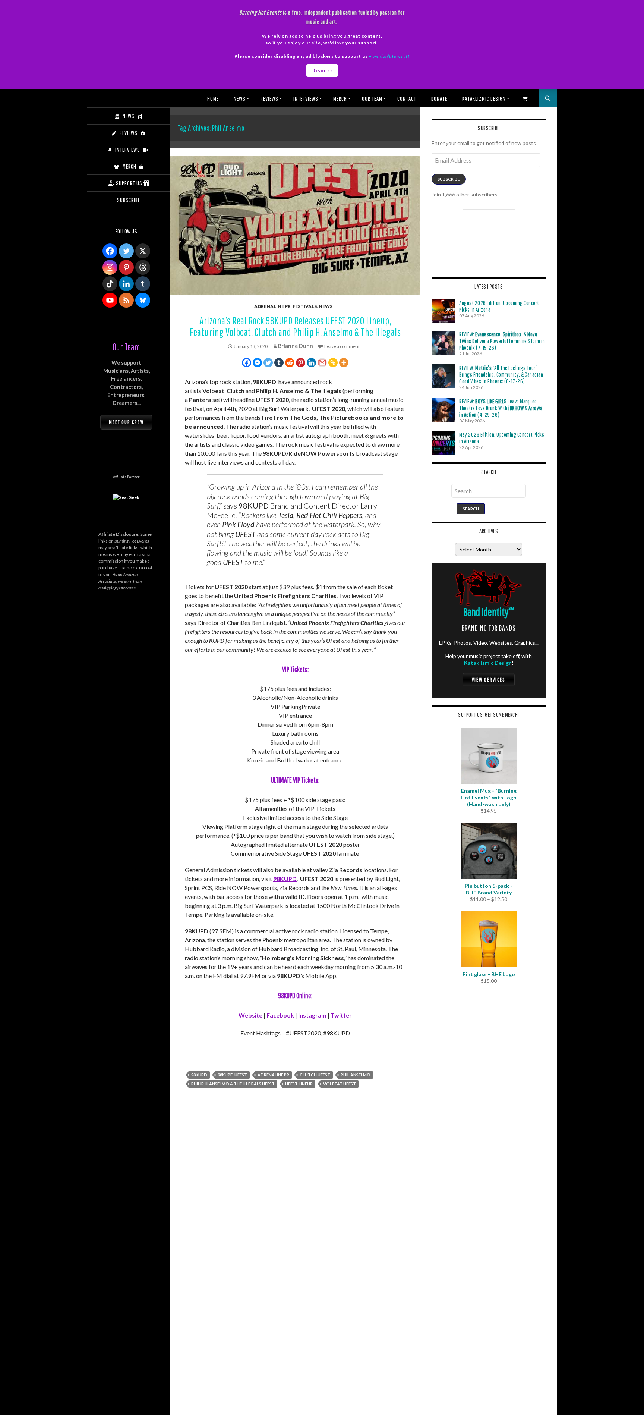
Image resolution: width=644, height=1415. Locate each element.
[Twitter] (268, 362)
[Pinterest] (300, 362)
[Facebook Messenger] (257, 362)
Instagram (313, 1015)
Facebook (280, 1015)
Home (213, 98)
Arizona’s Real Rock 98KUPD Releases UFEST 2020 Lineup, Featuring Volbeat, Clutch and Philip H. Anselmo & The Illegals (295, 326)
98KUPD (285, 878)
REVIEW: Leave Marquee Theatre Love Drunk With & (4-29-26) (501, 408)
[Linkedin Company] (126, 283)
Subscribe (449, 179)
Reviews (269, 98)
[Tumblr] (279, 362)
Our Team (372, 98)
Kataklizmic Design (484, 98)
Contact (406, 98)
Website (251, 1015)
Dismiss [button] (322, 70)
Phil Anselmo (355, 1074)
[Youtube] (109, 300)
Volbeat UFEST (339, 1083)
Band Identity (488, 611)
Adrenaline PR (272, 306)
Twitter (341, 1015)
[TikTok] (109, 283)
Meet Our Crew (126, 422)
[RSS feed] (126, 300)
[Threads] (142, 267)
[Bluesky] (142, 300)
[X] (142, 250)
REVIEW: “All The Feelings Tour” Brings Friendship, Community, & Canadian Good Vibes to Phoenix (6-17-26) (501, 374)
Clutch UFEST (315, 1074)
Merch (340, 98)
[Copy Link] (333, 362)
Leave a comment (342, 346)
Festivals (305, 306)
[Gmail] (322, 362)
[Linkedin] (311, 362)
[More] (343, 362)
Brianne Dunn (295, 346)
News (240, 98)
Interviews (305, 98)
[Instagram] (109, 267)
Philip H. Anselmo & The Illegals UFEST (233, 1083)
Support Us (129, 183)
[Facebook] (246, 362)
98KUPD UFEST (232, 1074)
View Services (488, 680)
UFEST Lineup (299, 1083)
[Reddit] (289, 362)
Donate (439, 98)
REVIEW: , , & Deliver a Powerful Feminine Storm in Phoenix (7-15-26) (502, 341)
